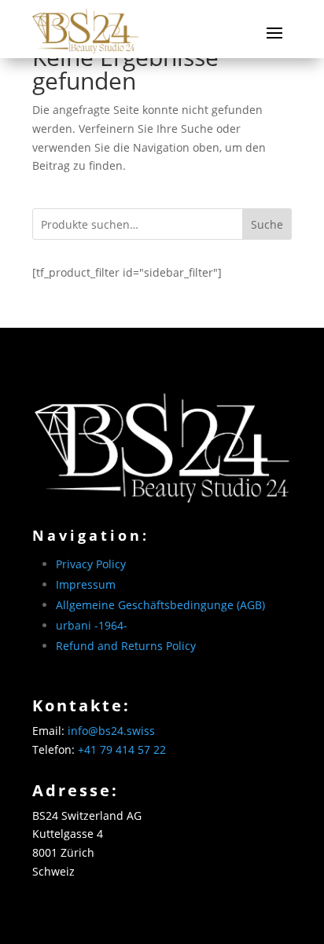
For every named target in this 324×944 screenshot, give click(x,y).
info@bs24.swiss (111, 730)
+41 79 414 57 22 (122, 749)
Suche (267, 224)
